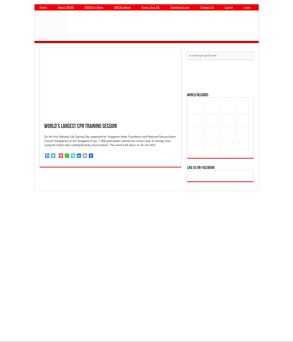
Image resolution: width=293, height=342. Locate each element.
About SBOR (66, 7)
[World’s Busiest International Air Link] (227, 107)
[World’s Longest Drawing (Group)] (243, 121)
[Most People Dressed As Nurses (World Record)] (212, 135)
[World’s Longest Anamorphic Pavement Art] (227, 135)
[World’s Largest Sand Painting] (243, 135)
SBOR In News (94, 7)
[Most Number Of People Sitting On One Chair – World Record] (227, 121)
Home (43, 7)
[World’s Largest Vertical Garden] (197, 107)
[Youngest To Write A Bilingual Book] (212, 149)
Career (229, 7)
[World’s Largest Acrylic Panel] (212, 121)
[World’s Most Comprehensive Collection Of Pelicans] (197, 135)
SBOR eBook (122, 7)
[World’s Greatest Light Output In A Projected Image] (197, 149)
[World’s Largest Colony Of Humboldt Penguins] (227, 149)
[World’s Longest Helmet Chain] (243, 107)
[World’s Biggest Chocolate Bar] (197, 121)
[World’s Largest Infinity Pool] (243, 149)
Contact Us (207, 7)
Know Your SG (151, 7)
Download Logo (180, 7)
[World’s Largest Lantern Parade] (212, 107)
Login (247, 7)
